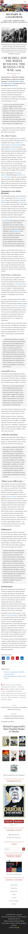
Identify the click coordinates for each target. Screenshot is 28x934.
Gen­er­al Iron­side (11, 496)
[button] (11, 824)
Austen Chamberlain (7, 691)
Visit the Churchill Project (14, 874)
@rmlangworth (14, 834)
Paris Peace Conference (18, 695)
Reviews (14, 904)
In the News (14, 885)
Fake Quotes (6, 685)
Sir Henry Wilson (6, 697)
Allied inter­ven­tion (10, 149)
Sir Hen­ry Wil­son (8, 220)
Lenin (11, 147)
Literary (14, 897)
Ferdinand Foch (11, 693)
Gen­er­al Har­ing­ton (12, 615)
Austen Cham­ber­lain (21, 306)
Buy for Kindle (18, 817)
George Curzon (21, 693)
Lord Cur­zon (22, 301)
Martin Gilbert (5, 695)
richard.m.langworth (14, 837)
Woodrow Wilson (6, 699)
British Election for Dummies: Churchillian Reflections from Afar (14, 707)
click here (15, 85)
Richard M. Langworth (2, 1)
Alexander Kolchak (9, 689)
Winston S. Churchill (17, 687)
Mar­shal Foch (16, 231)
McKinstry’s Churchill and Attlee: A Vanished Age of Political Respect (14, 716)
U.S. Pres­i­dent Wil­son (19, 284)
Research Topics (16, 685)
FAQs (14, 894)
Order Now (8, 817)
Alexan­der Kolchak (14, 145)
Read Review (14, 821)
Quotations (14, 888)
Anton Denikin (19, 689)
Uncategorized (5, 687)
